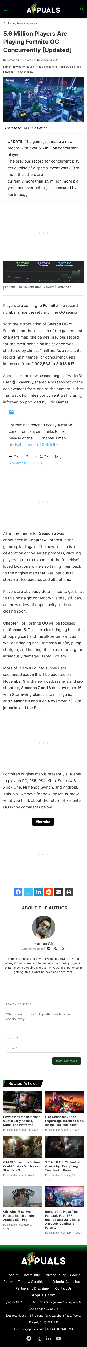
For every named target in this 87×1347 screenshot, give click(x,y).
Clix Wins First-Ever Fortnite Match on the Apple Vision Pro (18, 1215)
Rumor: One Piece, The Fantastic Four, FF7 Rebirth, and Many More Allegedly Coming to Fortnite (62, 1219)
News (21, 23)
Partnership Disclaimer (33, 1288)
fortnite (44, 822)
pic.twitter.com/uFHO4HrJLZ (33, 444)
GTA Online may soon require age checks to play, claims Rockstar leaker (64, 1121)
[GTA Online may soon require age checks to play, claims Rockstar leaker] (64, 1102)
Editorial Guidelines (67, 1282)
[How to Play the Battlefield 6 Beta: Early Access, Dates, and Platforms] (22, 1102)
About (13, 1275)
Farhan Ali (11, 59)
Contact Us (63, 1288)
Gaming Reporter (32, 948)
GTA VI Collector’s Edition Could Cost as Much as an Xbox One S (21, 1166)
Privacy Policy (55, 1275)
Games (32, 23)
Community (31, 1275)
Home (10, 23)
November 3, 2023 (25, 463)
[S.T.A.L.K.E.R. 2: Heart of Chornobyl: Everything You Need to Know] (64, 1147)
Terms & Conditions (32, 1282)
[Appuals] (43, 9)
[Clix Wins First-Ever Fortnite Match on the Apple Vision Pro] (22, 1196)
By (5, 59)
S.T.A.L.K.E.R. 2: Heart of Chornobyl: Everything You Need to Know (62, 1166)
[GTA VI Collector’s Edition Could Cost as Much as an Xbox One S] (22, 1147)
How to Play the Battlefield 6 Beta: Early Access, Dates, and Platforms (22, 1121)
